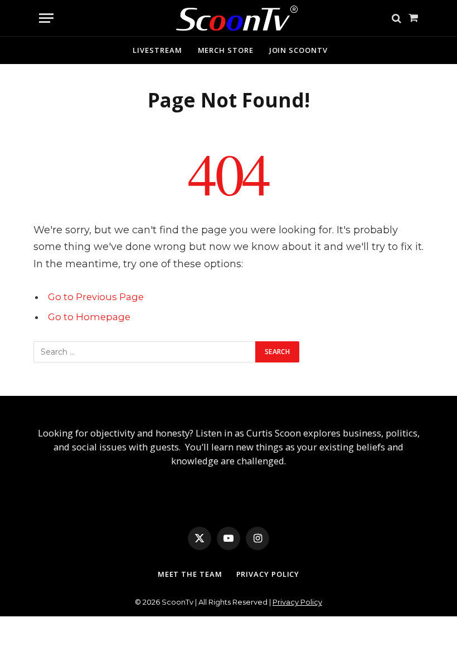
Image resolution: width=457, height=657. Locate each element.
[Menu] (46, 18)
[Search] (396, 18)
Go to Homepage (89, 316)
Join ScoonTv (298, 50)
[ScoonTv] (228, 15)
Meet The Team (190, 574)
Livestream (157, 50)
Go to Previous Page (96, 296)
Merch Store (226, 50)
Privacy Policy (268, 574)
